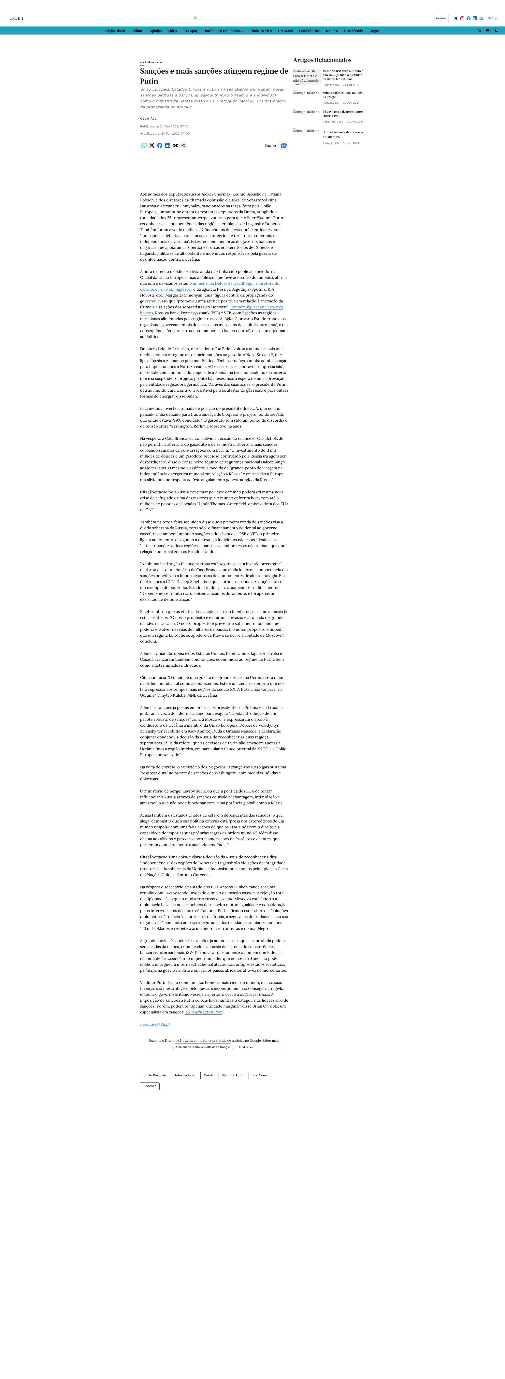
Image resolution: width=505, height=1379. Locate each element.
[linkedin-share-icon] (168, 147)
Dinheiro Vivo (261, 30)
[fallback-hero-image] (307, 77)
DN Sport (192, 30)
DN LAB (332, 30)
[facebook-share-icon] (160, 147)
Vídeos (173, 30)
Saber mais (270, 1040)
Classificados (354, 30)
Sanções (149, 1086)
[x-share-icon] (152, 147)
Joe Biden (259, 1075)
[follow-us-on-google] (283, 145)
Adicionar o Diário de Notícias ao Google (203, 1047)
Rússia (209, 1075)
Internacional (185, 1075)
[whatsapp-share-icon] (144, 147)
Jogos (375, 30)
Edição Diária (114, 30)
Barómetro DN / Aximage (224, 30)
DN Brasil (285, 30)
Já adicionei (246, 1047)
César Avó (148, 118)
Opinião (156, 30)
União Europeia (155, 1075)
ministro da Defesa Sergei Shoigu (223, 283)
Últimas (137, 30)
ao (203, 1011)
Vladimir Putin (233, 1075)
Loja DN (16, 18)
